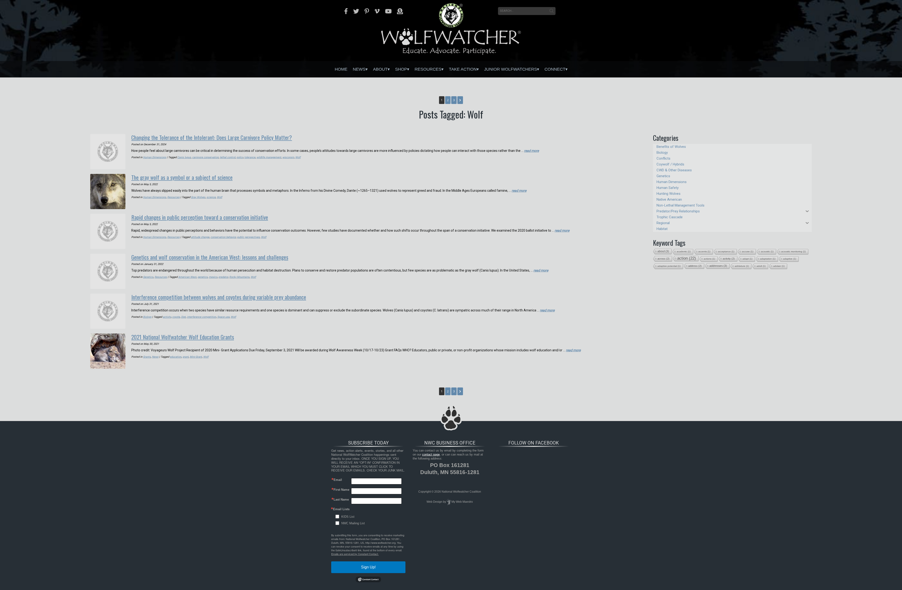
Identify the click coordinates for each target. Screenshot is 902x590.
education (175, 356)
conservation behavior (223, 237)
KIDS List (347, 516)
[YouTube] (388, 11)
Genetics (148, 277)
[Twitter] (356, 11)
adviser (779, 266)
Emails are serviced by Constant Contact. (355, 554)
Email (338, 480)
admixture (742, 266)
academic (684, 251)
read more (531, 151)
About (380, 69)
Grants (147, 356)
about (663, 251)
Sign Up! (368, 567)
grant (186, 356)
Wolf (298, 157)
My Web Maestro (462, 501)
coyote (176, 316)
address (695, 265)
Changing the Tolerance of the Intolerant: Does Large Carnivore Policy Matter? (211, 137)
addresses (718, 266)
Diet (183, 316)
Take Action (463, 69)
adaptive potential (668, 266)
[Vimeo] (377, 11)
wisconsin (288, 157)
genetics (203, 277)
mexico (213, 277)
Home (341, 69)
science (211, 197)
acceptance (726, 251)
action (686, 258)
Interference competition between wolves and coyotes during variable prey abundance (218, 297)
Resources (428, 69)
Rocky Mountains (239, 277)
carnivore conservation (205, 157)
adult (761, 266)
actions (709, 258)
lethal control (227, 157)
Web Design (434, 501)
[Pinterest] (367, 11)
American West (187, 277)
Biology (147, 316)
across (663, 258)
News (359, 69)
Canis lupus (184, 157)
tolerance (249, 157)
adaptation (767, 258)
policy (240, 157)
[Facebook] (346, 11)
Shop (401, 69)
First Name (341, 489)
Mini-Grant (196, 356)
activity (167, 316)
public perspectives (248, 237)
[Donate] (400, 11)
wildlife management (269, 157)
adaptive (789, 258)
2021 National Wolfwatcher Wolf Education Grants (182, 337)
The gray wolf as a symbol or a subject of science (182, 177)
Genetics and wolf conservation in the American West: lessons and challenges (209, 257)
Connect (554, 69)
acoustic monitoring (793, 251)
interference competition (201, 316)
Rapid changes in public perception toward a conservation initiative (199, 217)
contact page (431, 454)
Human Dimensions (154, 157)
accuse (747, 251)
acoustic (767, 251)
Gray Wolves (198, 197)
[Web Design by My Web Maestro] (449, 501)
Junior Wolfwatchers (510, 69)
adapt (747, 258)
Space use (223, 316)
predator (223, 277)
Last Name (341, 499)
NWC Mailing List (353, 523)
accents (704, 251)
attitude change (200, 237)
